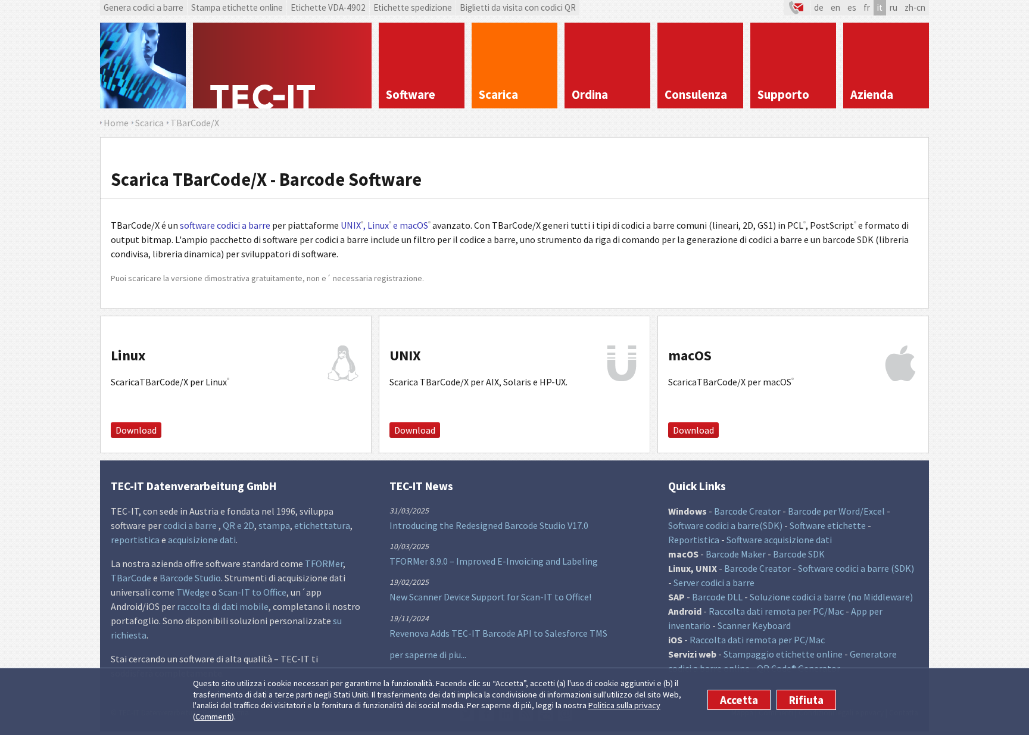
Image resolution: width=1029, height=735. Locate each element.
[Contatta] (797, 7)
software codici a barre (226, 225)
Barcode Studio (190, 578)
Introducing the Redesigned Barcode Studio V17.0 (488, 525)
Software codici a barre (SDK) (856, 568)
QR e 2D (238, 525)
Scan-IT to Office (252, 592)
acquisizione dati (202, 540)
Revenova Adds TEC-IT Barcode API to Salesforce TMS (498, 633)
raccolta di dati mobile (223, 606)
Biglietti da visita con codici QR (518, 7)
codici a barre (191, 525)
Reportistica (693, 540)
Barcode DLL (717, 597)
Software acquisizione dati (779, 540)
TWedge (193, 592)
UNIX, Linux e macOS (386, 225)
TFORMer (324, 563)
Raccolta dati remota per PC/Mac (776, 611)
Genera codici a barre (143, 7)
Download (136, 430)
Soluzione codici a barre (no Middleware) (831, 597)
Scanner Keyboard (754, 625)
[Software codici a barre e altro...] (143, 65)
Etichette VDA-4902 (328, 7)
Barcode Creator (747, 511)
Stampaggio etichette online (783, 654)
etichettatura (322, 525)
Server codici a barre (713, 582)
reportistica (135, 540)
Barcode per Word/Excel (836, 511)
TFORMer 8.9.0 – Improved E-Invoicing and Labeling (493, 561)
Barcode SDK (799, 554)
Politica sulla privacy (624, 705)
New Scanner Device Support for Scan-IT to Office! (490, 597)
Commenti (213, 716)
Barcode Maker (736, 554)
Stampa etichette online (237, 7)
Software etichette (828, 525)
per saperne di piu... (427, 655)
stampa (274, 525)
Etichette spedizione (412, 7)
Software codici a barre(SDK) (725, 525)
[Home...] (282, 65)
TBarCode (131, 578)
